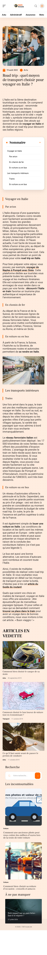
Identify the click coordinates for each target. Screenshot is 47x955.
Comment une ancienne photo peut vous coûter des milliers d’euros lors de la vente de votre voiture (21, 835)
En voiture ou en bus (18, 167)
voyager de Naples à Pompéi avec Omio (21, 268)
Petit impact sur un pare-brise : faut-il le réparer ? (22, 914)
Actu (26, 70)
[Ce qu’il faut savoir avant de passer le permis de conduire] (23, 737)
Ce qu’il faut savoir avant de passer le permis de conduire (20, 754)
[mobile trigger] (5, 6)
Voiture (5, 828)
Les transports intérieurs (18, 173)
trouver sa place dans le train (19, 611)
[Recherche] (36, 6)
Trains (12, 178)
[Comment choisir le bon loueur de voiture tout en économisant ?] (23, 696)
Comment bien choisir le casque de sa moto (21, 673)
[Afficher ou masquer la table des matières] (33, 142)
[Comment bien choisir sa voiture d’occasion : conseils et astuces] (23, 860)
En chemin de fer (16, 162)
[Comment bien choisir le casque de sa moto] (23, 655)
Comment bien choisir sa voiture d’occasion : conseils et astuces (19, 888)
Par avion (13, 156)
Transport (6, 719)
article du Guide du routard (20, 585)
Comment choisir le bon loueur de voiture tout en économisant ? (23, 713)
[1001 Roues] (19, 6)
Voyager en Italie (14, 151)
